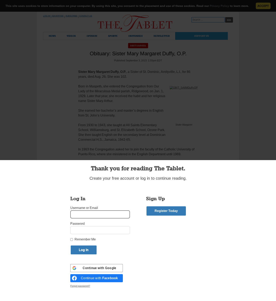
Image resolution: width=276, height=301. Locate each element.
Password (77, 223)
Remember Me (85, 239)
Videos (71, 35)
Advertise (58, 16)
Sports (112, 35)
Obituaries (135, 35)
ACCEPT (263, 5)
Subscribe (71, 16)
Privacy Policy (219, 5)
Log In (46, 16)
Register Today (166, 211)
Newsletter (162, 35)
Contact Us (85, 16)
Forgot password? (80, 286)
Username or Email (84, 208)
